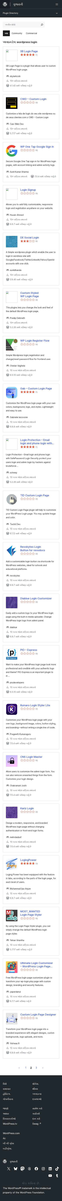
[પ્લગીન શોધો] (42, 25)
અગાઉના (19, 1068)
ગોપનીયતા (8, 1099)
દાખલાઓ (36, 1099)
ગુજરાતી (14, 1161)
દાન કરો (36, 1118)
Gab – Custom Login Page (36, 388)
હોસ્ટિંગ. (7, 1093)
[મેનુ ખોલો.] (57, 4)
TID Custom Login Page (34, 495)
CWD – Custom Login (33, 98)
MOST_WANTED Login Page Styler (31, 913)
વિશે (5, 1083)
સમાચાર (7, 1088)
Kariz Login (27, 808)
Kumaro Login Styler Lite (35, 705)
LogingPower (28, 859)
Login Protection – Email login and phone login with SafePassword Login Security (36, 441)
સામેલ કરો (37, 1108)
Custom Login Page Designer (38, 1014)
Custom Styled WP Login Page (29, 294)
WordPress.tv (10, 1123)
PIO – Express (28, 649)
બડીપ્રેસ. (7, 1148)
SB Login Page (29, 51)
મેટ (4, 1138)
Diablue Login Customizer (36, 598)
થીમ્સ (35, 1088)
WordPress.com (11, 1133)
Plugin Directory (10, 13)
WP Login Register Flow (34, 340)
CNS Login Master (31, 756)
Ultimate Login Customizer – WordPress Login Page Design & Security (36, 965)
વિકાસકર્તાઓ (9, 1118)
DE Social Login (29, 237)
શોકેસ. (35, 1083)
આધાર (6, 1113)
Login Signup (28, 189)
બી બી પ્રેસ (8, 1143)
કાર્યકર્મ (36, 1113)
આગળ (42, 1068)
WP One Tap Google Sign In (37, 146)
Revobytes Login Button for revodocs (32, 548)
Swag (36, 1123)
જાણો (5, 1108)
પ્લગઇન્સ (37, 1093)
